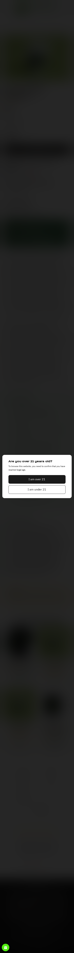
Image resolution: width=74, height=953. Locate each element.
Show (5, 947)
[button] (37, 479)
